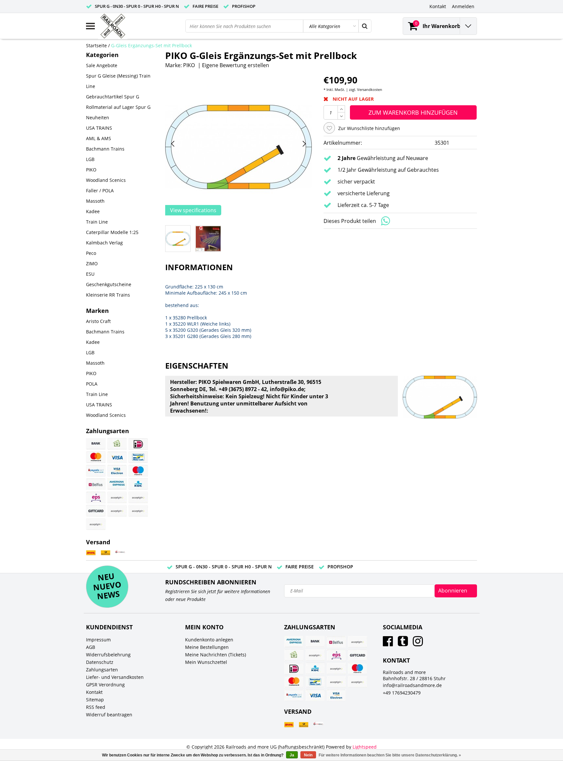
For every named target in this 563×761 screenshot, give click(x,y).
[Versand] (91, 553)
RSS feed (95, 707)
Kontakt (94, 692)
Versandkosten (369, 89)
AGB (90, 647)
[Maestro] (138, 470)
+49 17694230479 (402, 693)
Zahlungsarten (102, 669)
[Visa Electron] (117, 470)
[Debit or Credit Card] (138, 511)
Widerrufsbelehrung (108, 654)
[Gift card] (96, 511)
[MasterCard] (96, 457)
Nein (308, 755)
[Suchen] (364, 26)
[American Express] (117, 484)
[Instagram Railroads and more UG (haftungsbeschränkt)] (418, 643)
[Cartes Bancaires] (117, 497)
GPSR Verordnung (105, 684)
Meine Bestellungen (207, 647)
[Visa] (117, 457)
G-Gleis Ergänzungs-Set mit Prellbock (151, 45)
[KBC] (138, 484)
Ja (292, 755)
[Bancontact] (138, 457)
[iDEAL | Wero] (138, 444)
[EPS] (96, 497)
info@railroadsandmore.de (412, 685)
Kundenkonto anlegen (209, 640)
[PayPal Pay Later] (96, 524)
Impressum (98, 640)
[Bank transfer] (96, 444)
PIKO (189, 65)
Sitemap (95, 699)
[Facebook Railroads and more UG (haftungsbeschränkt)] (388, 643)
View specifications (193, 210)
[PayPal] (117, 511)
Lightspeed (365, 747)
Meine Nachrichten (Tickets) (215, 654)
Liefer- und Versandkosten (115, 677)
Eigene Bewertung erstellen (235, 65)
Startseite (96, 45)
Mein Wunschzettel (206, 662)
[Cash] (117, 444)
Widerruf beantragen (109, 714)
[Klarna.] (138, 497)
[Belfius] (96, 484)
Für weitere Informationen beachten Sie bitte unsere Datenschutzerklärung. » (390, 755)
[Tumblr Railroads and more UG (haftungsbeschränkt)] (403, 643)
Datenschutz (99, 662)
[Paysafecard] (96, 470)
